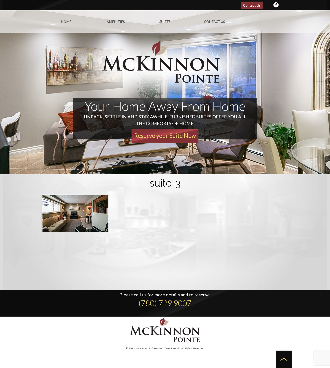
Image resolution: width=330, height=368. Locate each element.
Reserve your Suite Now (165, 135)
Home (66, 22)
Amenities (116, 22)
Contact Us (252, 5)
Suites (165, 22)
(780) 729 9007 (165, 303)
